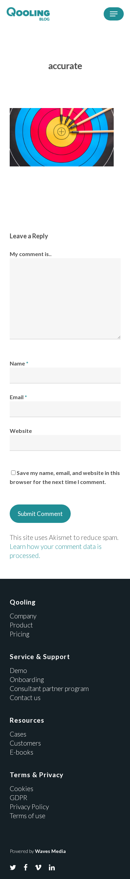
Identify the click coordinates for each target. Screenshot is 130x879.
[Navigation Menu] (114, 13)
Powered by (38, 851)
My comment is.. (31, 253)
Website (21, 430)
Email (18, 397)
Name (19, 363)
